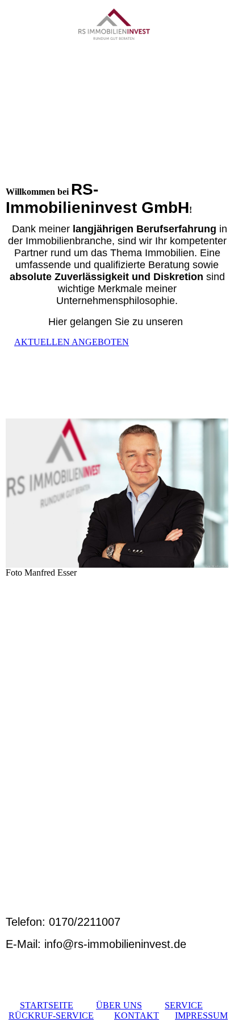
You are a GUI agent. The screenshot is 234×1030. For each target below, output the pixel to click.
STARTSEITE (46, 1005)
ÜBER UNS (119, 1005)
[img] (117, 33)
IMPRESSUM (201, 1015)
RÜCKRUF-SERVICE (51, 1015)
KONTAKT (136, 1015)
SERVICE (184, 1005)
